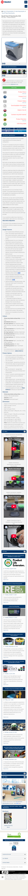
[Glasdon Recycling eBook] (8, 818)
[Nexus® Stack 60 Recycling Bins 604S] (19, 71)
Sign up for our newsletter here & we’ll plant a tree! (14, 840)
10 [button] (25, 63)
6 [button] (19, 63)
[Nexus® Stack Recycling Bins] (14, 790)
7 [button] (21, 63)
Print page (8, 128)
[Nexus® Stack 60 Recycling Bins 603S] (14, 71)
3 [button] (15, 63)
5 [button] (18, 63)
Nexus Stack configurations (9, 220)
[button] (26, 6)
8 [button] (22, 63)
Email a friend (21, 128)
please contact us (19, 350)
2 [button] (14, 63)
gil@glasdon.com (14, 84)
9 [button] (24, 63)
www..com (17, 803)
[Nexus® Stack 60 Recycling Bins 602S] (9, 71)
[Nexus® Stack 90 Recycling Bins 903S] (24, 71)
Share (8, 131)
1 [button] (12, 63)
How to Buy (14, 87)
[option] (14, 50)
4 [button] (17, 63)
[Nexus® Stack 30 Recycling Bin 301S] (4, 71)
